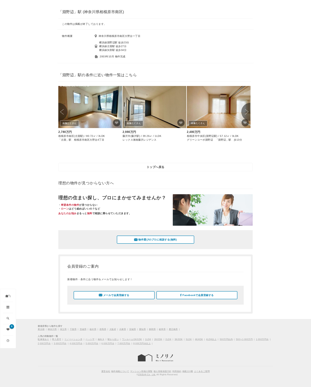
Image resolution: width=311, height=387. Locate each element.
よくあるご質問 (202, 371)
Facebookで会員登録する (198, 295)
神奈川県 (52, 329)
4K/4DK (199, 339)
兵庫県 (122, 329)
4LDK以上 (211, 339)
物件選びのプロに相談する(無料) (157, 239)
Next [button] (245, 112)
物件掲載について (120, 371)
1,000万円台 (262, 339)
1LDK (148, 339)
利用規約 (176, 371)
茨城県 (83, 329)
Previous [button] (62, 112)
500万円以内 (226, 339)
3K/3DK (179, 339)
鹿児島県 (173, 329)
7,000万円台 (124, 343)
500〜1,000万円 (244, 339)
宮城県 (132, 329)
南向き (101, 339)
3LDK (189, 339)
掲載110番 (187, 371)
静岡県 (152, 329)
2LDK (168, 339)
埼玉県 (63, 329)
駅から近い (113, 339)
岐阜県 (162, 329)
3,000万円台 (60, 343)
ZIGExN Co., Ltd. (147, 374)
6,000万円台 (108, 343)
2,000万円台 (44, 343)
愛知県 (142, 329)
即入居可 (56, 339)
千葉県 (73, 329)
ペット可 (89, 339)
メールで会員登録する (116, 295)
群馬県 (103, 329)
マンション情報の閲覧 (141, 371)
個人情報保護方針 (163, 371)
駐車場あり (43, 339)
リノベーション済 (73, 339)
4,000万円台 (76, 343)
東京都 (41, 329)
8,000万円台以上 (142, 343)
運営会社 (105, 371)
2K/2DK (158, 339)
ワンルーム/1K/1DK (132, 339)
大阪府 (112, 329)
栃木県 (93, 329)
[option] (90, 114)
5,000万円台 (92, 343)
